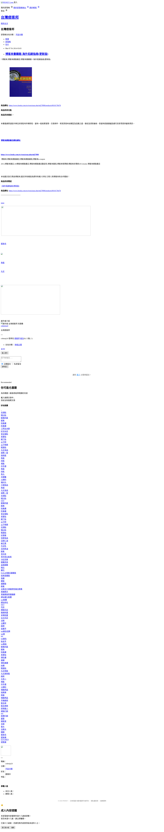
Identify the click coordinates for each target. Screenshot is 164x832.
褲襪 (2, 660)
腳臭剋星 (4, 418)
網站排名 (4, 602)
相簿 (7, 39)
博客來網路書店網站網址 (11, 140)
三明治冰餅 (5, 429)
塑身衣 (3, 244)
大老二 (3, 679)
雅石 (2, 568)
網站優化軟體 (6, 597)
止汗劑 (3, 442)
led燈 (3, 634)
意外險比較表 (6, 557)
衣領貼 (3, 412)
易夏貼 (3, 437)
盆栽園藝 (4, 565)
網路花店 (4, 610)
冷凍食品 (4, 485)
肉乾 (2, 472)
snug (2, 203)
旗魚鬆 (3, 455)
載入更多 (5, 353)
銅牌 (2, 626)
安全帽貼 (4, 434)
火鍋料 (3, 480)
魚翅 (2, 488)
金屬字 (3, 629)
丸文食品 (4, 450)
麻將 (2, 676)
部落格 (8, 42)
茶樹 (2, 724)
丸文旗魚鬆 (5, 674)
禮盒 (2, 463)
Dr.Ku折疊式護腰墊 (8, 573)
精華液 (3, 721)
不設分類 (19, 35)
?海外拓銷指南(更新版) (10, 186)
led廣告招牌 (5, 631)
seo (2, 713)
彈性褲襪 (4, 663)
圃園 (2, 732)
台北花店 (4, 618)
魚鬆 (2, 263)
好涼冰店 (4, 431)
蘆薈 (2, 719)
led (2, 636)
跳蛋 (2, 695)
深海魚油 (4, 549)
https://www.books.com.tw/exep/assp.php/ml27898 (20, 155)
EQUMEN (5, 739)
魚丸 (2, 474)
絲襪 (2, 666)
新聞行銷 (4, 716)
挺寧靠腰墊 (5, 576)
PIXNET (65, 801)
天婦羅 (3, 477)
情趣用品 (4, 690)
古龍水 (3, 729)
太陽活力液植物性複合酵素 (11, 589)
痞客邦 (17, 338)
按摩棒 (3, 692)
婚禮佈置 (4, 613)
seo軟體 (4, 600)
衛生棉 (3, 703)
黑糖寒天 (4, 592)
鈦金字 (3, 641)
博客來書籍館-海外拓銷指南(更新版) (26, 53)
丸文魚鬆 (4, 671)
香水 (2, 727)
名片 (7, 44)
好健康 (3, 535)
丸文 (2, 271)
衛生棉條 (4, 706)
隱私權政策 (94, 801)
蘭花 (2, 570)
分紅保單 (4, 559)
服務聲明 (103, 801)
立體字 (3, 623)
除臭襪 (3, 423)
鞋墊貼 (3, 447)
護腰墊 (3, 584)
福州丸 (3, 482)
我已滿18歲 (5, 827)
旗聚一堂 (4, 453)
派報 (2, 621)
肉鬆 (2, 461)
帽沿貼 (3, 415)
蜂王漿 (3, 543)
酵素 (2, 551)
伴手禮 (3, 466)
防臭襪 (3, 426)
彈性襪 (3, 657)
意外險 (3, 554)
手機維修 (4, 700)
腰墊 (2, 581)
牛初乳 (3, 546)
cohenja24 (4, 326)
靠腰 (2, 578)
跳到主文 (4, 24)
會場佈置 (4, 615)
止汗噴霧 (4, 445)
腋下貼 (3, 439)
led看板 (4, 644)
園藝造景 (4, 562)
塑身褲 (3, 737)
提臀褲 (3, 742)
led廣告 (4, 639)
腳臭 (2, 421)
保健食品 (4, 538)
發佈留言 (5, 367)
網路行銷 (4, 711)
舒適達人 (4, 708)
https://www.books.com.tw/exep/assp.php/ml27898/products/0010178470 (35, 105)
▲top (3, 349)
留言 (22, 338)
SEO (2, 605)
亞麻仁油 (4, 541)
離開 (12, 827)
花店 (2, 607)
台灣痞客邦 (10, 17)
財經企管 (18, 345)
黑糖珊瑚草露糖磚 (8, 594)
